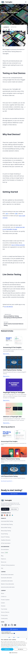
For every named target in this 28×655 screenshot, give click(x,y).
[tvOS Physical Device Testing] (14, 362)
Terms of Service (5, 612)
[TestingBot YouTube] (15, 625)
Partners (3, 606)
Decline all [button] (20, 649)
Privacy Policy (15, 646)
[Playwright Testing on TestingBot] (14, 385)
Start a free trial (14, 493)
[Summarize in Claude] (4, 515)
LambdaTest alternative (7, 581)
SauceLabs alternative (6, 577)
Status (2, 552)
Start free (4, 509)
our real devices (8, 306)
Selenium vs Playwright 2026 (12, 416)
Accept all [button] (7, 649)
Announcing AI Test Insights (12, 347)
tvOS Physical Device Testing (12, 370)
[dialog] (14, 646)
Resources (3, 562)
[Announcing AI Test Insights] (14, 340)
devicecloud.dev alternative (7, 587)
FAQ (2, 568)
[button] (14, 652)
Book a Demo (14, 509)
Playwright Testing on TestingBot (14, 392)
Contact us (3, 596)
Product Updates (5, 599)
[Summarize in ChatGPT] (2, 515)
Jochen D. (6, 27)
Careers (3, 603)
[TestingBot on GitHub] (11, 625)
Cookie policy (4, 618)
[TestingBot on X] (2, 625)
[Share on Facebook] (4, 29)
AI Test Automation (5, 543)
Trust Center (4, 609)
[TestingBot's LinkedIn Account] (5, 625)
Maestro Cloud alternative (7, 584)
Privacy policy (4, 615)
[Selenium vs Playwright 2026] (14, 409)
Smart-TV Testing (5, 537)
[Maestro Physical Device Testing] (14, 452)
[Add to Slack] (8, 625)
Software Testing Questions (8, 565)
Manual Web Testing (6, 527)
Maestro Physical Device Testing (10, 459)
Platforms (3, 559)
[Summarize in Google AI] (12, 515)
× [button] (26, 638)
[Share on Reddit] (9, 29)
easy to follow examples (18, 245)
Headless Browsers (5, 540)
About (2, 593)
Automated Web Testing (7, 521)
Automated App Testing (7, 524)
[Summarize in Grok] (10, 515)
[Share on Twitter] (6, 29)
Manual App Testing (6, 530)
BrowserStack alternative (7, 574)
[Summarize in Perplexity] (7, 515)
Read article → (6, 353)
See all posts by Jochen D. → (7, 481)
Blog (3, 10)
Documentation (5, 549)
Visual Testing (4, 534)
